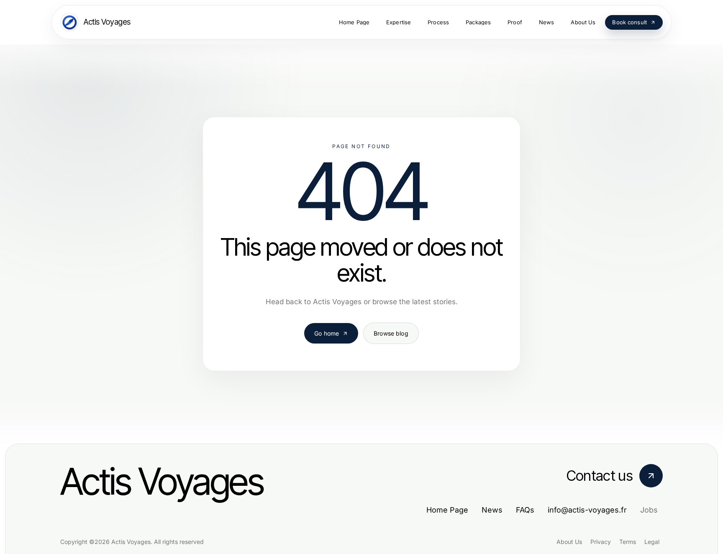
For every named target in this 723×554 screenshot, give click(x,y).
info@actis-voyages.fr (587, 509)
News (492, 509)
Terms (627, 541)
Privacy (600, 541)
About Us (569, 541)
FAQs (525, 509)
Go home (326, 333)
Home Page (447, 509)
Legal (651, 541)
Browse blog (391, 333)
